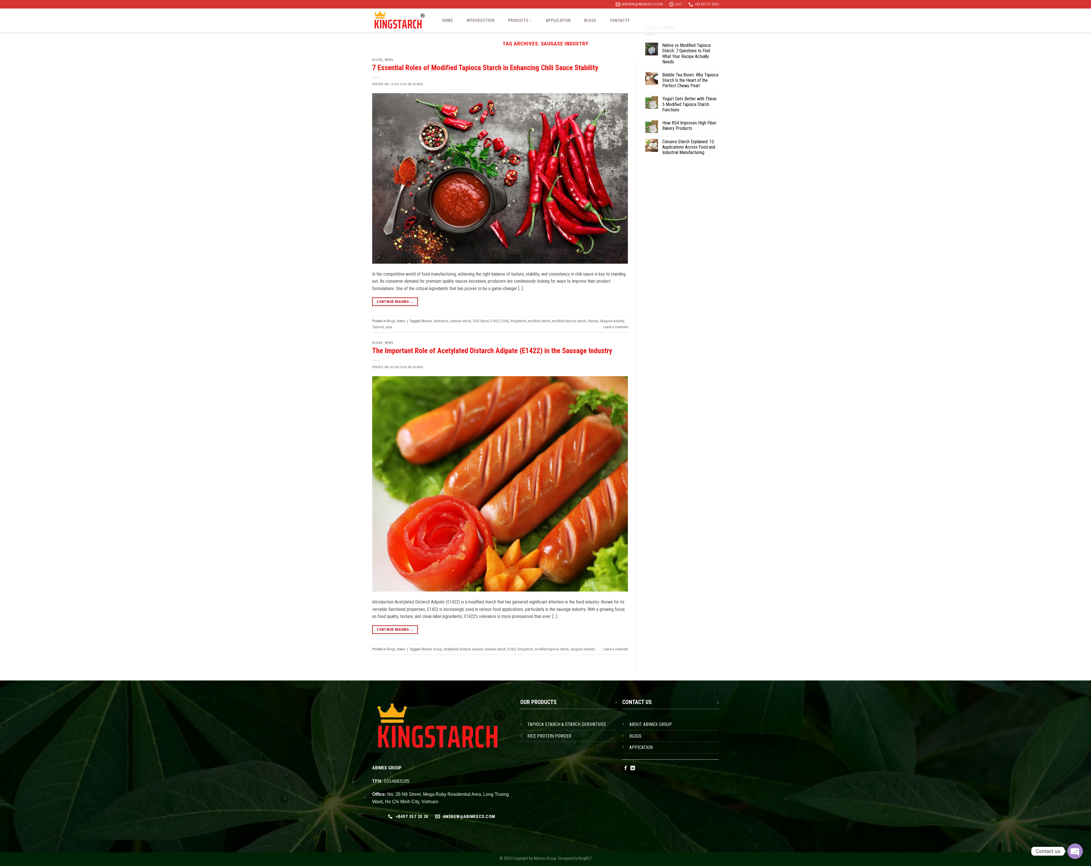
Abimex (426, 321)
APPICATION (641, 747)
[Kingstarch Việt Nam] (401, 20)
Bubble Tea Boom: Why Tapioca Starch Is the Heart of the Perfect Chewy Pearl (690, 80)
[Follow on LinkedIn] (632, 768)
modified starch (539, 321)
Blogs (590, 20)
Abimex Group (431, 649)
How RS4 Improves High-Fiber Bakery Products (689, 125)
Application (558, 20)
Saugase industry (612, 321)
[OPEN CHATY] (1075, 851)
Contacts (620, 20)
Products (518, 20)
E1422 (494, 321)
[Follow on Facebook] (625, 768)
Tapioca (378, 327)
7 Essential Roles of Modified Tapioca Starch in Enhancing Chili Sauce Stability (485, 67)
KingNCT (585, 858)
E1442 (505, 321)
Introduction (480, 20)
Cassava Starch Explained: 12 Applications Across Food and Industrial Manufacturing (688, 147)
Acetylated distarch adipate (463, 649)
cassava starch (460, 321)
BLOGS (635, 736)
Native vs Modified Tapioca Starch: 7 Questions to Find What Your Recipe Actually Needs (686, 53)
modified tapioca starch (569, 321)
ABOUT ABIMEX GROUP (650, 724)
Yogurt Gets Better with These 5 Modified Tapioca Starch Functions (689, 104)
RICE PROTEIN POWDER (549, 736)
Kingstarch (518, 321)
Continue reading (395, 302)
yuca (389, 327)
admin (418, 84)
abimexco (441, 321)
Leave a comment (615, 327)
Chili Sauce (481, 321)
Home (447, 20)
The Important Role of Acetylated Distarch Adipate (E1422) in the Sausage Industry (492, 350)
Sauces (593, 321)
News (389, 60)
